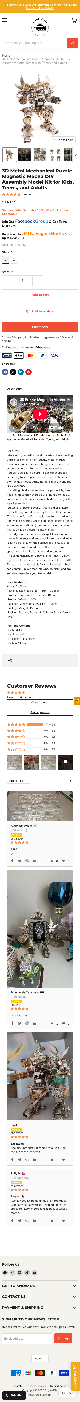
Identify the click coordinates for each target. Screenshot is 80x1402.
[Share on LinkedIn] (21, 372)
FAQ (9, 660)
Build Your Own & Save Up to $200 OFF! (38, 236)
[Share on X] (13, 372)
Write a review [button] (40, 703)
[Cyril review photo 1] (40, 1076)
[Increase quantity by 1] (38, 280)
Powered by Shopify (40, 1395)
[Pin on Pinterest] (28, 372)
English (38, 1358)
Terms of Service (36, 1386)
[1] (6, 265)
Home (6, 55)
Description (14, 389)
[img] (40, 842)
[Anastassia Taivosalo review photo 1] (40, 929)
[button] (10, 155)
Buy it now (40, 327)
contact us (22, 347)
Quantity (7, 271)
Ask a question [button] (40, 712)
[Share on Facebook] (5, 372)
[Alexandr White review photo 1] (40, 806)
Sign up (63, 1338)
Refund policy (58, 1386)
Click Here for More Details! (51, 6)
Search (17, 1386)
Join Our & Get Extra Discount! (34, 223)
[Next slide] (75, 154)
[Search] (72, 43)
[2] (14, 265)
